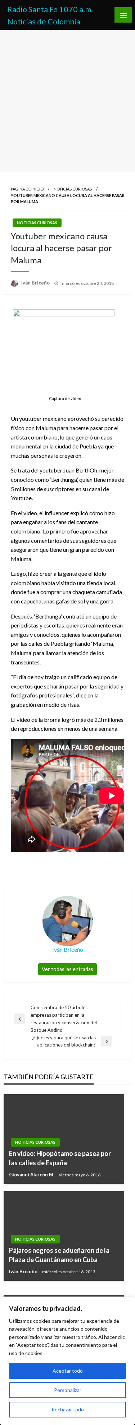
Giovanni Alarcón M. (32, 1174)
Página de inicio (27, 189)
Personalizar (67, 1390)
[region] (67, 1361)
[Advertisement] (67, 100)
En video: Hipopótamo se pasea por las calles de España (60, 1157)
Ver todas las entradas (67, 969)
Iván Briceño (36, 283)
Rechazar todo (67, 1409)
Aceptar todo (68, 1371)
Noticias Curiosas (73, 189)
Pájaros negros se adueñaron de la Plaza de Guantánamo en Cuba (59, 1254)
